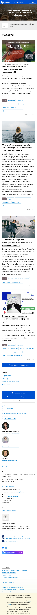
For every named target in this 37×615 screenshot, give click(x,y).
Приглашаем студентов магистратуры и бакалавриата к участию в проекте (17, 242)
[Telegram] (6, 548)
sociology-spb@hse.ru (8, 486)
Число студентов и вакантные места (14, 411)
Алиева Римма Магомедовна (9, 460)
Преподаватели (8, 408)
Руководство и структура (9, 572)
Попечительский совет (8, 580)
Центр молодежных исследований (12, 111)
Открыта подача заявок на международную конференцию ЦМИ (17, 319)
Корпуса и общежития (8, 582)
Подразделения (6, 575)
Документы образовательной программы (15, 413)
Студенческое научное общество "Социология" (17, 538)
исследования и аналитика (10, 104)
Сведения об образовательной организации (14, 570)
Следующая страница (18, 365)
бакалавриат (6, 202)
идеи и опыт (11, 100)
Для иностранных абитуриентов (18, 397)
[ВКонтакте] (3, 548)
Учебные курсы (8, 406)
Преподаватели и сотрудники (10, 577)
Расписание (7, 416)
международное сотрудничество (12, 352)
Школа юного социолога (11, 541)
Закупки (4, 585)
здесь (29, 601)
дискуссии (20, 100)
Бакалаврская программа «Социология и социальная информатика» (19, 12)
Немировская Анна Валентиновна (11, 433)
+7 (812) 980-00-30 (13, 497)
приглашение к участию (9, 107)
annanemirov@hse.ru (18, 492)
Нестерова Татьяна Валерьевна (10, 447)
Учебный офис (6, 467)
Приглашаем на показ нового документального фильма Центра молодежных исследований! (15, 67)
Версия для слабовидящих (9, 592)
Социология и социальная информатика (15, 536)
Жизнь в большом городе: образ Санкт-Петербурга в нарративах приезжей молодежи (17, 147)
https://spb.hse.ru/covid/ (9, 510)
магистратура (16, 202)
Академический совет (10, 418)
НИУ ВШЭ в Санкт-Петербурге (13, 2)
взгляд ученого (24, 104)
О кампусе (6, 567)
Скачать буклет (18, 401)
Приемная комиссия (19, 393)
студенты (10, 199)
